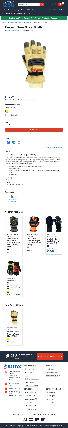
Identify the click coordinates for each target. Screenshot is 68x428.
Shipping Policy (29, 369)
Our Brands (50, 369)
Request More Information (54, 148)
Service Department (31, 392)
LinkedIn (51, 402)
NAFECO (17, 388)
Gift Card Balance (30, 406)
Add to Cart (35, 130)
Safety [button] (34, 10)
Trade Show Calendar (31, 386)
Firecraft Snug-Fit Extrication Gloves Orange (34, 243)
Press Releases (29, 382)
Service (13, 13)
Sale (3, 13)
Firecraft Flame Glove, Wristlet (13, 335)
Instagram (52, 396)
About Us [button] (19, 13)
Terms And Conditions (40, 414)
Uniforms (62, 10)
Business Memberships (32, 379)
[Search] (42, 4)
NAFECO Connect (30, 409)
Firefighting (9, 22)
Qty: (7, 122)
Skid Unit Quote (30, 396)
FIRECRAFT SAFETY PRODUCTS (13, 30)
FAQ (26, 376)
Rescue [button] (41, 10)
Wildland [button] (54, 10)
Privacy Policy (26, 414)
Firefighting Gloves (26, 22)
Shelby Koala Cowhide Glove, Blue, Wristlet (53, 241)
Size (6, 115)
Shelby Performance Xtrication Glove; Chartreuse (13, 286)
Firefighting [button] (15, 10)
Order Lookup (29, 402)
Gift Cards (27, 13)
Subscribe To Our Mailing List (50, 356)
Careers (52, 414)
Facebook (52, 392)
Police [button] (23, 10)
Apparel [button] (47, 10)
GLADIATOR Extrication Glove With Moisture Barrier (13, 244)
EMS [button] (28, 10)
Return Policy (29, 372)
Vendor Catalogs (51, 372)
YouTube (51, 399)
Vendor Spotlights (52, 376)
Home (3, 22)
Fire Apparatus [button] (6, 10)
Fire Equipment (17, 22)
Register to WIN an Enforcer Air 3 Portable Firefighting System (33, 18)
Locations (16, 414)
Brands (8, 13)
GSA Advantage (30, 399)
